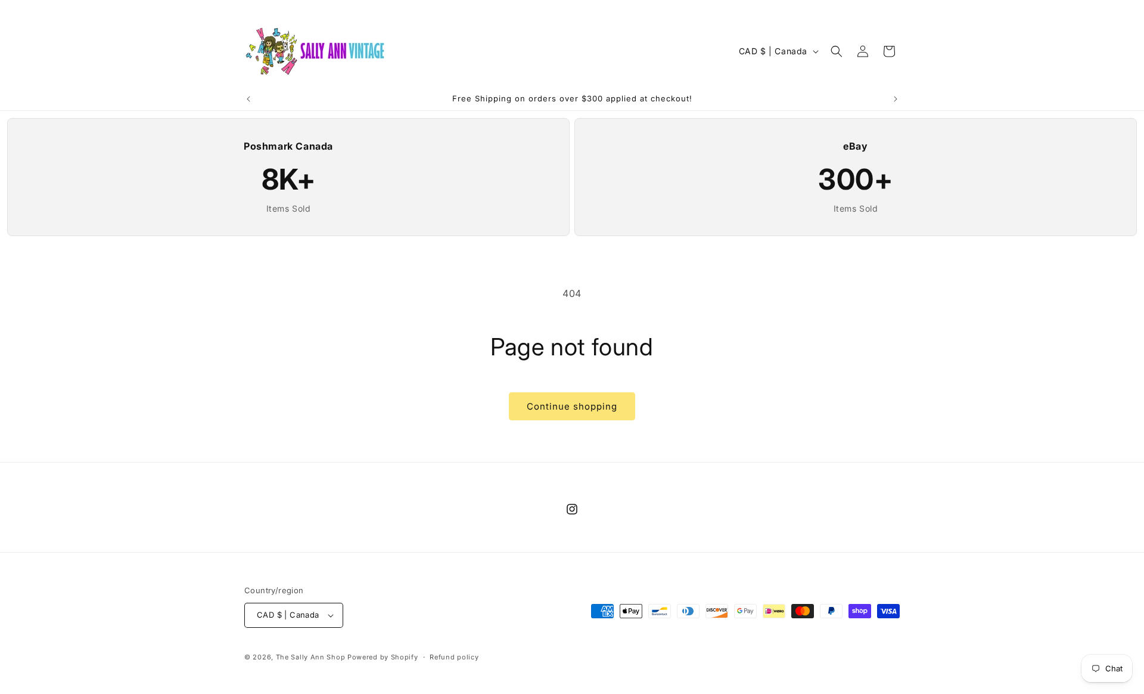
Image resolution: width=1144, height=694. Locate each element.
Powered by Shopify (382, 657)
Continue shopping (572, 406)
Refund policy (454, 657)
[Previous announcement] (248, 99)
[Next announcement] (895, 99)
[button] (836, 51)
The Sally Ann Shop (311, 657)
